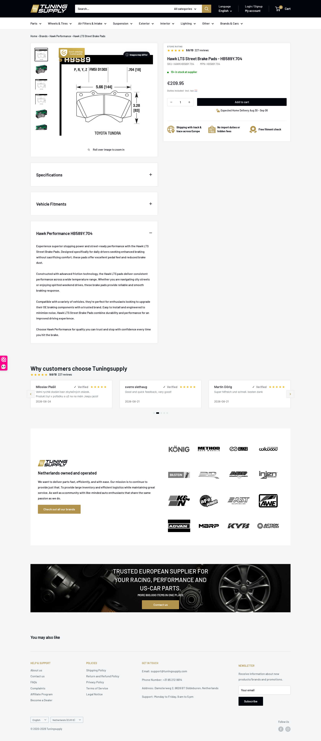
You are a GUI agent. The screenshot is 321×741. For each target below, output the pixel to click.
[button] (290, 394)
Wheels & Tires (58, 23)
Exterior (144, 23)
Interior (165, 23)
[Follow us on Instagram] (288, 729)
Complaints (37, 688)
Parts (33, 23)
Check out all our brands (59, 509)
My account (252, 10)
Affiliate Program (41, 694)
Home (33, 36)
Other (206, 23)
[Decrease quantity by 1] (171, 102)
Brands (43, 36)
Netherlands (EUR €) (64, 720)
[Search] (206, 9)
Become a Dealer (41, 700)
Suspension (120, 23)
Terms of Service (97, 688)
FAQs (33, 682)
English (36, 720)
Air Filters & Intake (90, 23)
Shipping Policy (96, 670)
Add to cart (242, 102)
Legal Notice (94, 694)
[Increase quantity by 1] (189, 102)
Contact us (160, 604)
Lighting (186, 23)
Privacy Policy (95, 682)
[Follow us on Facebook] (280, 729)
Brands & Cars (229, 23)
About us (36, 670)
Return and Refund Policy (102, 676)
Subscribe (250, 701)
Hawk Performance (60, 36)
